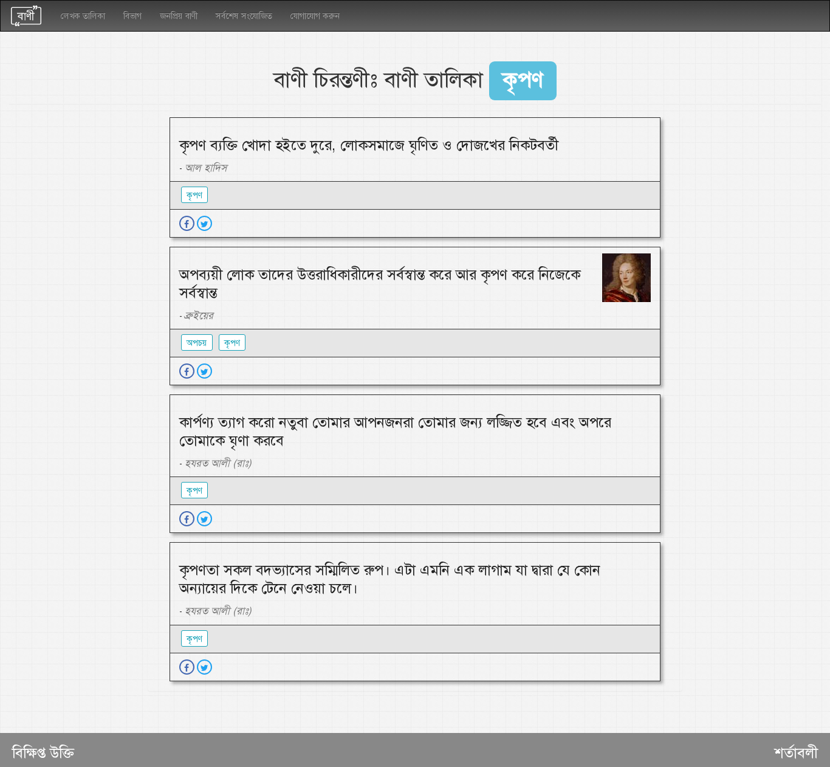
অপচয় (197, 342)
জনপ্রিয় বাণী (178, 15)
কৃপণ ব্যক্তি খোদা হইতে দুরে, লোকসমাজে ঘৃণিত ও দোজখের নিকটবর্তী (368, 145)
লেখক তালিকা (83, 15)
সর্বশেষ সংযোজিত (244, 15)
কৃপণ (194, 195)
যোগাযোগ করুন (315, 15)
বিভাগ (132, 15)
